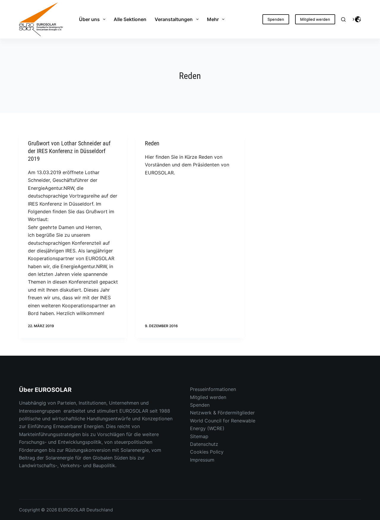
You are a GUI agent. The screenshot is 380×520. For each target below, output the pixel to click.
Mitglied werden (315, 19)
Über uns (89, 19)
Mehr (213, 19)
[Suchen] (343, 19)
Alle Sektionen (130, 19)
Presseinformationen (213, 389)
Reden (152, 143)
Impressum (202, 460)
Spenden (275, 19)
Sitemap (199, 436)
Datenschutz (204, 444)
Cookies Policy (207, 452)
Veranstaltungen (174, 19)
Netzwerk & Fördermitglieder (222, 413)
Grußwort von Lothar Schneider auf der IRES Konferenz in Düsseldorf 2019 (69, 151)
